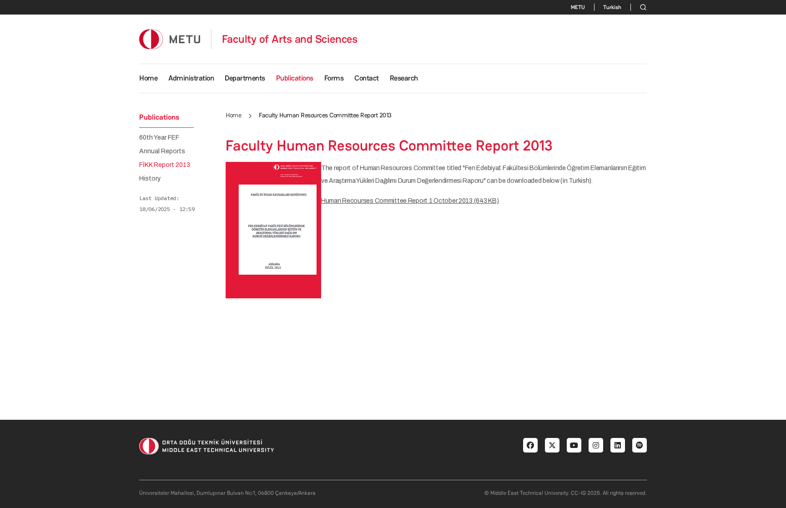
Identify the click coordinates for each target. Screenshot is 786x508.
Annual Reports (162, 151)
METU (578, 7)
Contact (366, 78)
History (150, 179)
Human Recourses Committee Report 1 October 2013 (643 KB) (410, 200)
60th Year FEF (159, 138)
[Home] (169, 38)
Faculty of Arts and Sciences (290, 39)
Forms (334, 78)
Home (148, 78)
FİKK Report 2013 (164, 165)
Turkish (612, 7)
